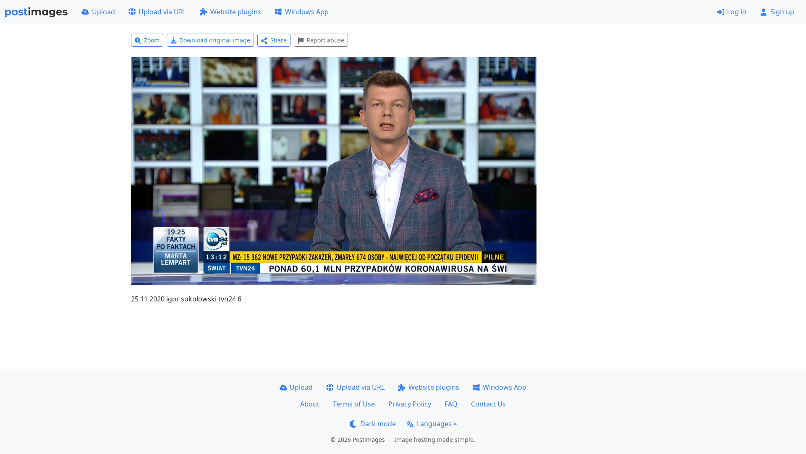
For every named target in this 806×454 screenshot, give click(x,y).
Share (278, 40)
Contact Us (488, 404)
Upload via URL (162, 11)
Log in (736, 11)
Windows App (307, 11)
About (309, 404)
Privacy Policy (409, 404)
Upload (103, 11)
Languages (434, 423)
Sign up (782, 11)
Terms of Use (354, 404)
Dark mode (378, 423)
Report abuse (325, 40)
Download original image (214, 40)
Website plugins (235, 11)
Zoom (152, 40)
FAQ (451, 404)
